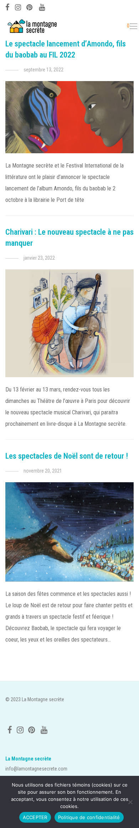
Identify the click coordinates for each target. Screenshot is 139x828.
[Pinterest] (30, 6)
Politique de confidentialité (89, 817)
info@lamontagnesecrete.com (36, 769)
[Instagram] (18, 6)
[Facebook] (7, 6)
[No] (130, 801)
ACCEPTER (35, 817)
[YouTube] (42, 6)
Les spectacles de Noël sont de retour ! (66, 456)
